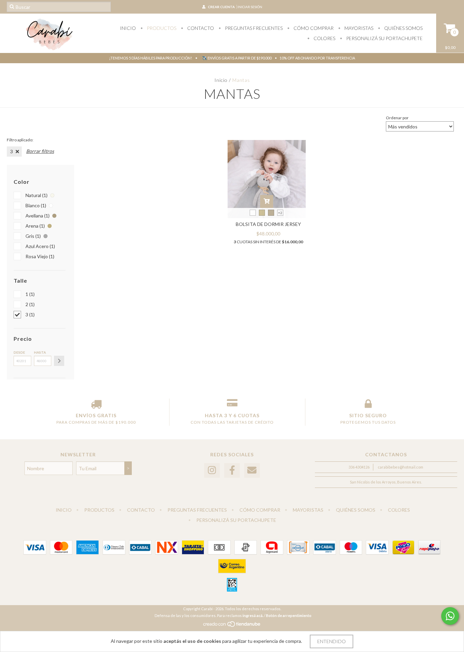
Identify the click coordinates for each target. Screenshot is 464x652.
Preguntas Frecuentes (253, 28)
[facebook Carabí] (232, 470)
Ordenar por (397, 117)
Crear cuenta (221, 7)
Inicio (128, 28)
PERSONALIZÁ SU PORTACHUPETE (384, 38)
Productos (161, 28)
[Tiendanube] (232, 625)
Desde (19, 352)
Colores (324, 38)
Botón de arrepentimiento (288, 615)
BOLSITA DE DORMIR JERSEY (268, 224)
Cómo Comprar (313, 28)
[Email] (252, 470)
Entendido (331, 641)
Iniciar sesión (249, 7)
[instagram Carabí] (212, 470)
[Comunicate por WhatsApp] (450, 616)
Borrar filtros (40, 151)
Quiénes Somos (403, 28)
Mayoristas (358, 28)
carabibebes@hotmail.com (400, 467)
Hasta (40, 352)
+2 (280, 213)
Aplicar (59, 361)
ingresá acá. (253, 615)
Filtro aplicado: (20, 139)
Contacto (200, 28)
